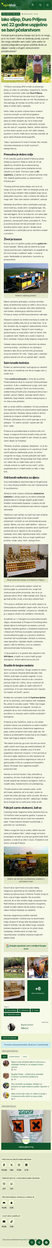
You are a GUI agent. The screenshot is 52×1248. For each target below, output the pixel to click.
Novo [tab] (25, 1057)
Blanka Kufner (27, 1025)
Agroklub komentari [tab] (9, 1038)
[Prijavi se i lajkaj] (32, 1242)
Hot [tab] (4, 1057)
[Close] (40, 5)
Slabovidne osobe (13, 1014)
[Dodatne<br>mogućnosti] (46, 1242)
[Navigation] (47, 5)
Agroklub (23, 1240)
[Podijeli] (39, 1242)
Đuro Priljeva (11, 1010)
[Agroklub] (9, 4)
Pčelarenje (25, 1010)
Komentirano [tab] (14, 1057)
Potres (36, 1010)
